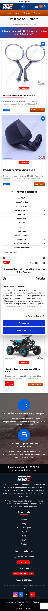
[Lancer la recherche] (23, 6)
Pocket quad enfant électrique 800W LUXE (27, 370)
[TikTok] (27, 594)
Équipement (21, 219)
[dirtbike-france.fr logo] (24, 478)
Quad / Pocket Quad (21, 243)
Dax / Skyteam (21, 206)
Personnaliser (22, 330)
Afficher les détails (33, 316)
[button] (36, 6)
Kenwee (22, 223)
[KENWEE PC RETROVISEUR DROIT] (24, 137)
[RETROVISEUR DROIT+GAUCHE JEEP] (24, 63)
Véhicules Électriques (22, 247)
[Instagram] (15, 594)
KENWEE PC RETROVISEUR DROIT (19, 170)
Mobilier (22, 227)
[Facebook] (21, 594)
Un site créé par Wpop (23, 608)
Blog (24, 523)
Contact (24, 544)
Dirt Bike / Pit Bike (21, 210)
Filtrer (6, 262)
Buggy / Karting (22, 202)
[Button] (31, 573)
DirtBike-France (24, 602)
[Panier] (45, 6)
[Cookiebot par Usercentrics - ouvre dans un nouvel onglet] (35, 278)
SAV (24, 540)
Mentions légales (24, 528)
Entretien (21, 214)
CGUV (24, 532)
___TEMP (21, 198)
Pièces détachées (21, 235)
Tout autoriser (24, 323)
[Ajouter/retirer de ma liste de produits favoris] (43, 44)
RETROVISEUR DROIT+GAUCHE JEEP (20, 95)
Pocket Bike (21, 239)
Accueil (14, 24)
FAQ (24, 536)
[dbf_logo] (7, 6)
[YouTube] (32, 594)
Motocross (22, 231)
